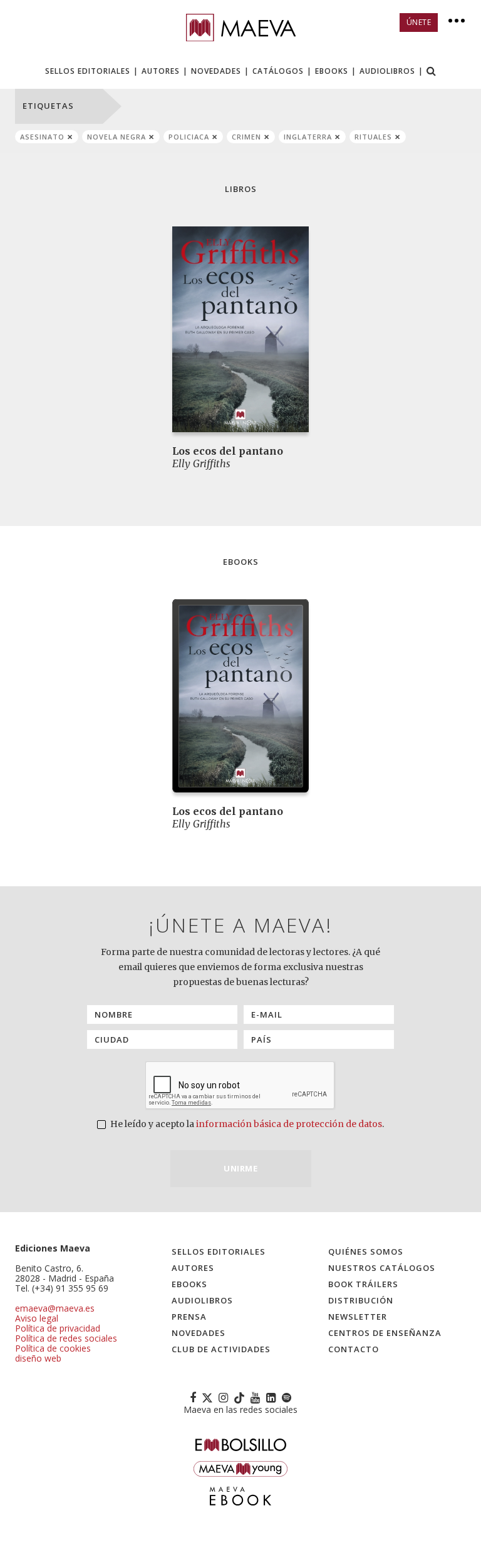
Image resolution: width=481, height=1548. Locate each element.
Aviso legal (36, 1318)
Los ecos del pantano (227, 451)
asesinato (42, 136)
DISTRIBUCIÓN (360, 1300)
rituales (373, 136)
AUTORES (161, 71)
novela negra (116, 136)
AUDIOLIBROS (387, 71)
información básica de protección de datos (289, 1124)
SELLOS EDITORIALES (87, 71)
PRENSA (189, 1316)
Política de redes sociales (66, 1338)
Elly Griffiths (201, 463)
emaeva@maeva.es (55, 1308)
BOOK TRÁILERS (363, 1284)
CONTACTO (353, 1349)
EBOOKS (331, 71)
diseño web (38, 1358)
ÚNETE (419, 22)
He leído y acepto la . (246, 1124)
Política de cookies (53, 1348)
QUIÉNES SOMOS (365, 1251)
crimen (246, 136)
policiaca (188, 136)
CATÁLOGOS (278, 71)
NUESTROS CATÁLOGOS (381, 1267)
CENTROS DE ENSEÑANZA (385, 1332)
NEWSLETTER (357, 1316)
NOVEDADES (216, 71)
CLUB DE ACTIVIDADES (221, 1349)
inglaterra (308, 136)
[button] (431, 72)
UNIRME (240, 1168)
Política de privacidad (57, 1328)
